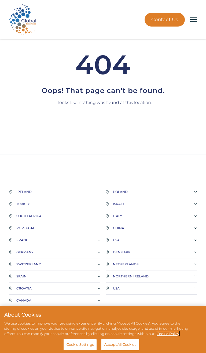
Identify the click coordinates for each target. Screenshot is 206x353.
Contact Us (164, 20)
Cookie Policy (168, 334)
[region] (103, 329)
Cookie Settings (80, 344)
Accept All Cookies (120, 344)
